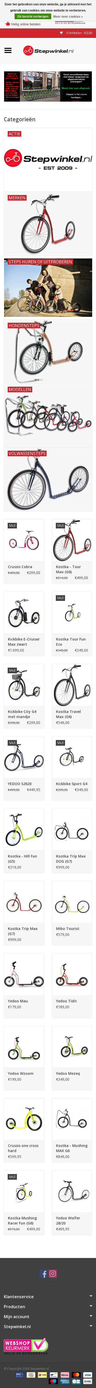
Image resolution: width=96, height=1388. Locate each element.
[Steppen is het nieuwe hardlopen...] (48, 86)
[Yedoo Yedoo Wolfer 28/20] (72, 1191)
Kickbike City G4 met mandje (22, 714)
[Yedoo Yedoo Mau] (24, 974)
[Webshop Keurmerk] (48, 1346)
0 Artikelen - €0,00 (79, 33)
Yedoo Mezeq (68, 1073)
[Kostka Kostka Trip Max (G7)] (24, 902)
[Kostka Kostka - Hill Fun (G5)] (24, 829)
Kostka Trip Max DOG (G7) (71, 859)
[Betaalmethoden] (19, 1374)
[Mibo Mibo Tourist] (72, 902)
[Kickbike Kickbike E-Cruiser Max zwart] (24, 612)
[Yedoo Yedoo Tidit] (72, 974)
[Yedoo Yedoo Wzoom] (24, 1047)
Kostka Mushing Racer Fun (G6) (22, 1221)
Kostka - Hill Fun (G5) (22, 859)
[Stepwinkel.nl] (56, 50)
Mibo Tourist (67, 928)
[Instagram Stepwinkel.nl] (53, 1274)
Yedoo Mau (18, 1001)
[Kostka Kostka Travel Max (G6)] (72, 685)
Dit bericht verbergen (32, 16)
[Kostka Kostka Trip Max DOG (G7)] (72, 829)
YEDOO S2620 (19, 783)
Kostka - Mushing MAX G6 (72, 1148)
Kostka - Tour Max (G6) (68, 569)
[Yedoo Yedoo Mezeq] (72, 1047)
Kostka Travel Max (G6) (68, 714)
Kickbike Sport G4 (71, 783)
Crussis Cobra (20, 566)
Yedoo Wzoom (21, 1073)
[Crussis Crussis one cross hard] (24, 1119)
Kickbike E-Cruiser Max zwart (24, 642)
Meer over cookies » (68, 16)
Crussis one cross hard (23, 1148)
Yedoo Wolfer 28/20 (68, 1221)
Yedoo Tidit (66, 1001)
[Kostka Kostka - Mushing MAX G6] (72, 1119)
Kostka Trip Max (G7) (23, 931)
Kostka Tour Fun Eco (71, 642)
